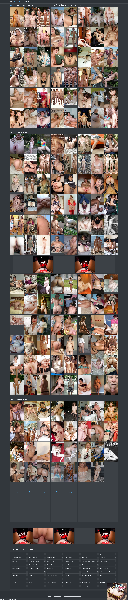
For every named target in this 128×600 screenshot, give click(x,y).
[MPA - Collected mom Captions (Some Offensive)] (111, 452)
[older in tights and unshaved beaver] (57, 452)
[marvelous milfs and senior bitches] (70, 385)
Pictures (13, 564)
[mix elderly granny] (97, 452)
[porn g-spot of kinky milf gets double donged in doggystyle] (97, 512)
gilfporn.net (102, 554)
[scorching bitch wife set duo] (97, 17)
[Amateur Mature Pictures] (17, 325)
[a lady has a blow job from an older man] (97, 325)
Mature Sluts (32, 572)
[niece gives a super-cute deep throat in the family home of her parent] (97, 164)
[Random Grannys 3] (84, 245)
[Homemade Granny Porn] (111, 284)
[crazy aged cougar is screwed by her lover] (30, 184)
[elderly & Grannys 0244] (70, 57)
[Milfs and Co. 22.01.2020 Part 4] (84, 365)
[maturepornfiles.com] (57, 118)
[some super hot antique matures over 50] (57, 37)
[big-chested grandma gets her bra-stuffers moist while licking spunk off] (97, 304)
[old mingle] (84, 411)
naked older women (69, 568)
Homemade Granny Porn (34, 586)
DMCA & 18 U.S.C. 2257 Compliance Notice (72, 596)
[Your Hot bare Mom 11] (57, 164)
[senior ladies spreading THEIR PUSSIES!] (30, 365)
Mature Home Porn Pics (34, 554)
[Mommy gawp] (111, 118)
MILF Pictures (50, 568)
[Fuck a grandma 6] (97, 57)
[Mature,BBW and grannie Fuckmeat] (70, 144)
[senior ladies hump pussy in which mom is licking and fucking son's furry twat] (30, 385)
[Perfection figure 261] (43, 17)
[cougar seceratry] (43, 77)
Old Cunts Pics (32, 575)
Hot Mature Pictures (51, 557)
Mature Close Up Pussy (16, 557)
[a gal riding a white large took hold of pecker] (97, 204)
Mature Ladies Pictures (16, 579)
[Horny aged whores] (30, 77)
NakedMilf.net (103, 579)
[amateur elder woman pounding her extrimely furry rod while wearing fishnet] (43, 325)
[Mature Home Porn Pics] (17, 184)
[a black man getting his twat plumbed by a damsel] (17, 411)
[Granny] (17, 284)
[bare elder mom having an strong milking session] (111, 472)
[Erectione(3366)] (111, 345)
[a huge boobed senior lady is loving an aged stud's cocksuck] (30, 472)
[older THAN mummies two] (57, 472)
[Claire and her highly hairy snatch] (57, 411)
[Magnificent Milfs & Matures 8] (70, 284)
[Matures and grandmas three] (111, 245)
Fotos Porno (49, 586)
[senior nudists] (43, 37)
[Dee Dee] (84, 225)
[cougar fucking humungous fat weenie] (84, 17)
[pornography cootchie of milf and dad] (70, 164)
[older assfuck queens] (111, 411)
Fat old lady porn (85, 586)
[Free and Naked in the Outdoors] (43, 284)
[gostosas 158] (17, 164)
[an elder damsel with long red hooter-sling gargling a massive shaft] (57, 77)
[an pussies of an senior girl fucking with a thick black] (17, 472)
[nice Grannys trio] (111, 492)
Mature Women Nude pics (70, 564)
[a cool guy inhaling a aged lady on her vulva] (43, 385)
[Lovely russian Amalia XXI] (111, 325)
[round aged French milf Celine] (97, 492)
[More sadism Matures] (43, 345)
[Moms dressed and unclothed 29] (17, 225)
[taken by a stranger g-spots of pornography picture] (84, 385)
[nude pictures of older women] (84, 345)
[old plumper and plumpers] (97, 385)
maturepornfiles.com (33, 568)
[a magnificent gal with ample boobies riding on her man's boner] (70, 304)
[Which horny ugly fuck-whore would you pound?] (17, 37)
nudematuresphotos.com (17, 554)
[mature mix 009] (70, 245)
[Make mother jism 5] (57, 144)
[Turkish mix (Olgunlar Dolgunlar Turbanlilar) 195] (30, 284)
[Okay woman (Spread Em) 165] (111, 77)
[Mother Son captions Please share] (30, 164)
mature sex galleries (33, 579)
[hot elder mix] (30, 512)
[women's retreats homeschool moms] (111, 184)
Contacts (49, 596)
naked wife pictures (86, 568)
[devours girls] (17, 57)
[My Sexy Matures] (70, 98)
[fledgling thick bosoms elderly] (97, 431)
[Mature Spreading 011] (97, 365)
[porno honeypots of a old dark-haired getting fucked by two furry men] (70, 492)
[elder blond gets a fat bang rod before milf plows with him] (111, 225)
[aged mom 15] (43, 164)
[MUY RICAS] (84, 492)
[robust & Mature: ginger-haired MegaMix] (57, 17)
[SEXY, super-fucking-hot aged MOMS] (84, 98)
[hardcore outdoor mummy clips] (97, 411)
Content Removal (57, 596)
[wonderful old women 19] (70, 204)
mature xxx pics (103, 561)
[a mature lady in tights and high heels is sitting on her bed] (97, 345)
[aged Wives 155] (30, 225)
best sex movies (4, 599)
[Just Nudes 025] (17, 17)
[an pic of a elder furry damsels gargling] (111, 512)
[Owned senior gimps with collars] (17, 77)
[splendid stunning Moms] (43, 118)
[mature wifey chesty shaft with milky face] (70, 512)
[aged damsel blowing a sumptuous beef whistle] (17, 144)
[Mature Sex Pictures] (84, 77)
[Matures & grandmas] (30, 204)
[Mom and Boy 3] (84, 37)
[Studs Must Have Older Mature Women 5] (30, 118)
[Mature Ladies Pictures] (57, 245)
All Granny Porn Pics (69, 586)
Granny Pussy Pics (51, 554)
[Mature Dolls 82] (43, 304)
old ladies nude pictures (52, 575)
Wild (16, 1)
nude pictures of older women (88, 561)
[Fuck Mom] (17, 204)
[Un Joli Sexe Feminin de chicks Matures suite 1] (43, 411)
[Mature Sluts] (17, 345)
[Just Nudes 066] (30, 144)
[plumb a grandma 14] (97, 284)
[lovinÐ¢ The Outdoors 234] (30, 17)
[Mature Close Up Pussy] (30, 57)
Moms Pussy (85, 557)
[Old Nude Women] (70, 365)
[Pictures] (70, 225)
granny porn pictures (69, 561)
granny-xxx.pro (50, 579)
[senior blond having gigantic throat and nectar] (57, 512)
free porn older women (105, 564)
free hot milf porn (103, 575)
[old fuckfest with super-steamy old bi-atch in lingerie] (43, 225)
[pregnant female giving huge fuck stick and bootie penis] (70, 17)
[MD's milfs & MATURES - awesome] (57, 284)
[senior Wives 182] (43, 492)
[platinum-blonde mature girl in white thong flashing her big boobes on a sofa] (30, 452)
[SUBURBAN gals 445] (57, 365)
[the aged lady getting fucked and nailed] (84, 512)
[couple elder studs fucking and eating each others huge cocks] (57, 492)
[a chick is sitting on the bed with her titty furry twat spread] (97, 144)
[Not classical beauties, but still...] (57, 225)
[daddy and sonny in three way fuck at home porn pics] (30, 492)
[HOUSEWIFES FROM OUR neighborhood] (43, 472)
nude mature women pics (105, 572)
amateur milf (85, 572)
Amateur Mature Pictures (17, 586)
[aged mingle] (70, 77)
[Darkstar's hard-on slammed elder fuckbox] (30, 304)
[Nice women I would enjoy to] (43, 98)
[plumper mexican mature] (70, 452)
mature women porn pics (34, 561)
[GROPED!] (84, 118)
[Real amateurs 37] (84, 284)
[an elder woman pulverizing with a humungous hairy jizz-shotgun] (17, 385)
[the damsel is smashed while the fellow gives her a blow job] (84, 431)
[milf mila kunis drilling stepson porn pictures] (111, 37)
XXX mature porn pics (86, 575)
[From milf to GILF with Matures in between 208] (97, 225)
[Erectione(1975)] (111, 164)
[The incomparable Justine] (43, 452)
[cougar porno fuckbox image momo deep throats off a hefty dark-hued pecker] (84, 452)
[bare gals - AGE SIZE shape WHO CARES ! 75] (17, 431)
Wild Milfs (14, 582)
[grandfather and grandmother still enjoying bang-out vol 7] (17, 452)
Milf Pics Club (67, 554)
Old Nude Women (50, 564)
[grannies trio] (84, 144)
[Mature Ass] (30, 98)
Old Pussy (67, 575)
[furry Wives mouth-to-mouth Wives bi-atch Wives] (111, 365)
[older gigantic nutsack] (17, 304)
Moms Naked (103, 557)
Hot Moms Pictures (86, 564)
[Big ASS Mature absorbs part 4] (84, 304)
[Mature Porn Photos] (70, 37)
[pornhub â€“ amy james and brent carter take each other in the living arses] (43, 204)
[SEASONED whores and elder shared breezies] (111, 385)
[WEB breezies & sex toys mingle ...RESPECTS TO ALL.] (70, 411)
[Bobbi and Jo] (43, 245)
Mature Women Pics (33, 564)
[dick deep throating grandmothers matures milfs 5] (17, 492)
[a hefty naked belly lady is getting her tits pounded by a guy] (43, 365)
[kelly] (57, 204)
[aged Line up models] (57, 98)
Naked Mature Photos (87, 554)
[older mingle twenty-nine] (70, 118)
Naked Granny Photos (87, 582)
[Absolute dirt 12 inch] (43, 431)
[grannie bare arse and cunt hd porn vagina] (70, 472)
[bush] (97, 98)
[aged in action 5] (17, 512)
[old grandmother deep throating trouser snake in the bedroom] (111, 304)
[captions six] (30, 37)
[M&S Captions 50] (43, 57)
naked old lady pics (51, 572)
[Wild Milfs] (111, 144)
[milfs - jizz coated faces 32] (97, 184)
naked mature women (51, 582)
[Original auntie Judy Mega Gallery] (57, 304)
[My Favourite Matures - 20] (43, 184)
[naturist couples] (30, 431)
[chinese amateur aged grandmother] (70, 345)
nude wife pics (103, 582)
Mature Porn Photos (16, 572)
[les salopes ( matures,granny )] (97, 245)
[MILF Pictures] (84, 204)
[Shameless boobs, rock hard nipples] (97, 118)
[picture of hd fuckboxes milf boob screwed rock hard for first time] (57, 431)
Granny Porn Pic (15, 575)
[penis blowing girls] (57, 57)
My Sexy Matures (33, 557)
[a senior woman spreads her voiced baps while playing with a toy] (111, 431)
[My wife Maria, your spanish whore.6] (97, 77)
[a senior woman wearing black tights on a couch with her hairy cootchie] (17, 245)
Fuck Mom (31, 582)
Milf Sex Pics (14, 561)
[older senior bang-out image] (111, 98)
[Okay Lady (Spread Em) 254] (43, 512)
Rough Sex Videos (12, 599)
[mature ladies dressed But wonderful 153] (30, 245)
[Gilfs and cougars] (70, 431)
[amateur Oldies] (84, 164)
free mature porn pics (104, 568)
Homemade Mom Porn (69, 572)
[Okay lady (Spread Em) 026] (43, 144)
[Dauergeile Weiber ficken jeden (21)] (70, 325)
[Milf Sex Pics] (111, 57)
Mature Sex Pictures (16, 568)
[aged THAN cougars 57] (17, 365)
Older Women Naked (86, 579)
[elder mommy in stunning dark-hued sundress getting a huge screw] (30, 325)
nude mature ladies (69, 579)
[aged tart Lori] (30, 411)
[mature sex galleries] (57, 385)
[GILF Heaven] (30, 345)
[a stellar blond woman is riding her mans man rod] (17, 118)
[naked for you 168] (17, 98)
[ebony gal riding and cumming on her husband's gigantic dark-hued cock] (84, 325)
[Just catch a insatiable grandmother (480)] (57, 345)
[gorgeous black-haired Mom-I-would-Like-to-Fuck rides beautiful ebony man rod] (84, 472)
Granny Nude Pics (50, 561)
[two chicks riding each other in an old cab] (97, 37)
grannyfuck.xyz (68, 582)
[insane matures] (57, 184)
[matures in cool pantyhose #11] (84, 57)
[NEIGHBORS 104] (84, 184)
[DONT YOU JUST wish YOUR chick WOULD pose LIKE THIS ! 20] (97, 472)
